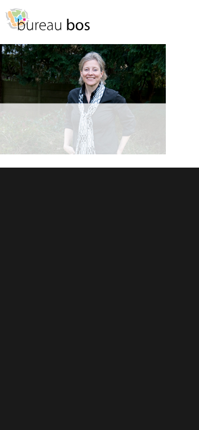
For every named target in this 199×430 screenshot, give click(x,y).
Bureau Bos (47, 25)
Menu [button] (185, 24)
